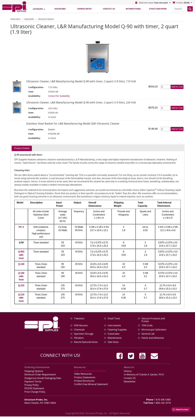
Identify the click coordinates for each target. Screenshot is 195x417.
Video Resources (83, 373)
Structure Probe (158, 8)
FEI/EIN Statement (34, 388)
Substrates (113, 333)
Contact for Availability (59, 95)
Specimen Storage (83, 333)
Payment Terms (32, 381)
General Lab (147, 333)
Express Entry (84, 8)
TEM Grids (147, 325)
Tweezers (79, 318)
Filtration (79, 338)
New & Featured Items (86, 342)
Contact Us (109, 8)
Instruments (29, 19)
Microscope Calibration (153, 329)
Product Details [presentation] (22, 148)
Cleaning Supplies (117, 329)
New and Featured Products (90, 370)
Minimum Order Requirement (40, 374)
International (133, 8)
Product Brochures (84, 380)
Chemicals (79, 329)
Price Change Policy (34, 391)
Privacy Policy (31, 384)
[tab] (22, 148)
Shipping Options (33, 371)
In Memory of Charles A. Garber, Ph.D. (144, 374)
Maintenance (115, 338)
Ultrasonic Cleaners (46, 19)
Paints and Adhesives (152, 338)
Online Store (15, 19)
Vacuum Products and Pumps (153, 320)
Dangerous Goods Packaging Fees (42, 378)
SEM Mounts (81, 325)
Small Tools (114, 318)
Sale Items (113, 342)
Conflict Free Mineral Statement (91, 384)
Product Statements (84, 377)
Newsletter (130, 381)
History (128, 371)
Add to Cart (177, 87)
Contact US (130, 378)
